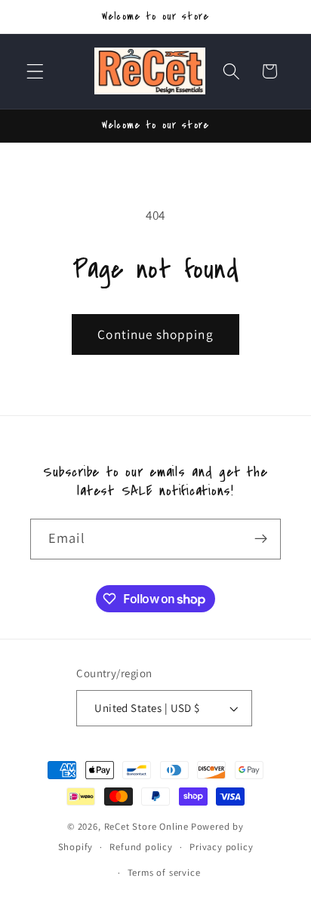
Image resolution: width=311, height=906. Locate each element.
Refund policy (140, 846)
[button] (35, 71)
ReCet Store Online (146, 826)
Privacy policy (221, 846)
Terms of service (164, 872)
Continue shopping (155, 334)
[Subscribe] (261, 539)
